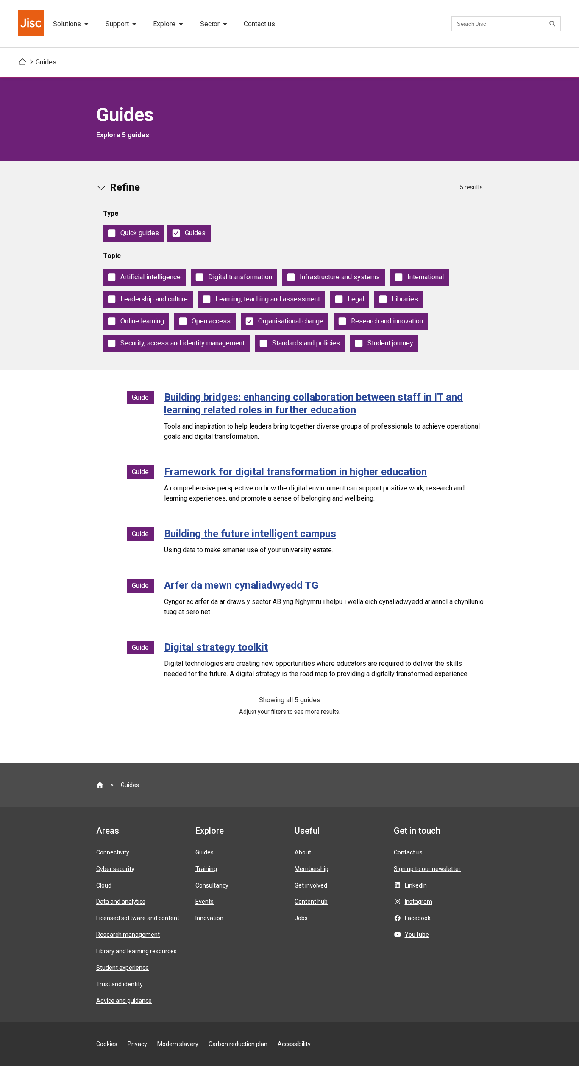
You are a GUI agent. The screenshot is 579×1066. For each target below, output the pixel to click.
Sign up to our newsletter (427, 869)
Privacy (137, 1044)
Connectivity (112, 852)
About (303, 852)
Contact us (259, 24)
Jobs (301, 918)
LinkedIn (416, 885)
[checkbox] (133, 233)
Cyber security (115, 869)
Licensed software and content (137, 918)
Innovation (209, 918)
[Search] (553, 24)
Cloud (103, 885)
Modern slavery (177, 1044)
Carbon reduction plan (238, 1044)
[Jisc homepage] (31, 23)
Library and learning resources (136, 951)
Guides (46, 62)
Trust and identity (119, 984)
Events (204, 901)
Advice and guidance (124, 1000)
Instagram (418, 901)
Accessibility (294, 1044)
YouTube (417, 934)
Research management (128, 934)
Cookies (106, 1044)
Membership (311, 869)
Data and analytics (120, 901)
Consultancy (211, 885)
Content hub (311, 901)
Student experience (122, 967)
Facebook (418, 918)
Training (206, 869)
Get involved (311, 885)
